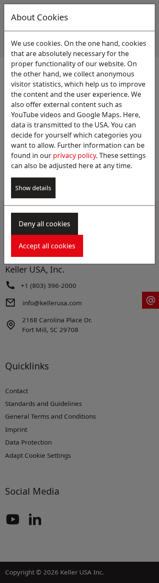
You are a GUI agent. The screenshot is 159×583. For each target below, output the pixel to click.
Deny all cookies (44, 223)
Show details (33, 188)
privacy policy (74, 155)
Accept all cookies (47, 246)
